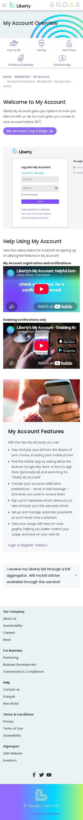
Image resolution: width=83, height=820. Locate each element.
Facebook (34, 775)
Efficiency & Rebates (20, 64)
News (7, 640)
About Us (9, 619)
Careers (9, 633)
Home (7, 77)
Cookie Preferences (45, 814)
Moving (41, 50)
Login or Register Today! (27, 545)
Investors (10, 760)
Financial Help (62, 64)
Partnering (10, 658)
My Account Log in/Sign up (30, 131)
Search (59, 4)
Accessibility (12, 736)
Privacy (8, 722)
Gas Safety (69, 50)
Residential (22, 77)
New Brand (11, 704)
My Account (78, 4)
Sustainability (13, 626)
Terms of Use (13, 729)
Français (9, 697)
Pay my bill (13, 50)
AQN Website (12, 753)
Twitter (41, 775)
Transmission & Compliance (23, 672)
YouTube (49, 775)
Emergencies (72, 4)
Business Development (19, 665)
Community (52, 4)
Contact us (65, 4)
